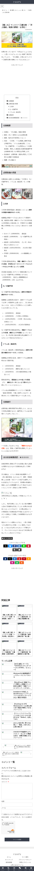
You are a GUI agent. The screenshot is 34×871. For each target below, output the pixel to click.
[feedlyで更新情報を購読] (17, 562)
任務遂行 (11, 115)
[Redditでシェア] (20, 621)
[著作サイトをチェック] (5, 558)
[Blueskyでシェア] (10, 545)
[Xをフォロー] (10, 558)
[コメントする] (19, 549)
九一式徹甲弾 (13, 109)
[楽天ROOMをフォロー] (12, 562)
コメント (5, 781)
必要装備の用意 (13, 104)
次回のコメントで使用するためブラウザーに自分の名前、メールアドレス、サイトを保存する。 (16, 817)
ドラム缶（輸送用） (15, 112)
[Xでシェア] (5, 545)
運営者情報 (9, 862)
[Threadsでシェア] (13, 621)
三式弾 (11, 106)
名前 (2, 801)
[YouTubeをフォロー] (19, 558)
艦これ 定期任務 (8, 538)
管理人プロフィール (25, 862)
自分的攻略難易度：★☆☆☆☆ (17, 118)
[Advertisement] (17, 17)
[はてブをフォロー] (15, 558)
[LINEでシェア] (24, 545)
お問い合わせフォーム (17, 865)
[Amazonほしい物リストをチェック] (28, 558)
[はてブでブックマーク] (19, 545)
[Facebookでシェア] (15, 545)
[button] (15, 549)
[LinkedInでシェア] (20, 626)
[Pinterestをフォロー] (24, 558)
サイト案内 (25, 857)
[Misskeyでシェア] (28, 616)
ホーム (9, 857)
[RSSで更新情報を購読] (21, 562)
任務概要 (11, 101)
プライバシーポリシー (25, 859)
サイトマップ (9, 859)
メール (3, 808)
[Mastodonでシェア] (13, 616)
